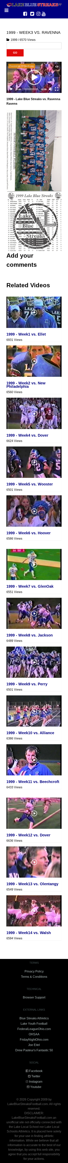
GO (15, 52)
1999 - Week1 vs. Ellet (26, 334)
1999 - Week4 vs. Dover (27, 435)
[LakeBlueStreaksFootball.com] (34, 4)
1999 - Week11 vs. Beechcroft (32, 782)
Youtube (35, 1087)
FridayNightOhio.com (34, 1039)
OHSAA (34, 1034)
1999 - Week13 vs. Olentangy (32, 884)
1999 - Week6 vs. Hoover (28, 533)
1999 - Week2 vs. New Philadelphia (26, 385)
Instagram (35, 1081)
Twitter (35, 1076)
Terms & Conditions (34, 976)
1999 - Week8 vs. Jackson (29, 635)
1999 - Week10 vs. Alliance (30, 733)
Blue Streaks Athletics (34, 1018)
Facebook (35, 1071)
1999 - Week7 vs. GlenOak (29, 586)
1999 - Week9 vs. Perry (26, 684)
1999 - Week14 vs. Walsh (28, 933)
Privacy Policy (34, 971)
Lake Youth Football (34, 1023)
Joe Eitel (34, 1045)
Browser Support (34, 997)
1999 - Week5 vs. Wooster (29, 484)
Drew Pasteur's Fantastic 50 (34, 1050)
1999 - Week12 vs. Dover (28, 835)
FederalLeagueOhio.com (34, 1029)
